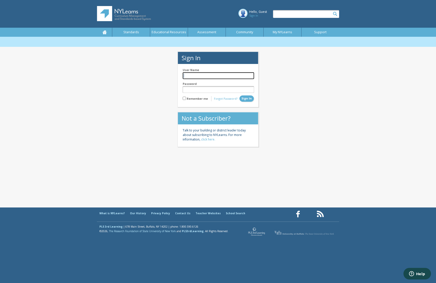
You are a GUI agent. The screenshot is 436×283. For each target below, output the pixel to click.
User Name (191, 70)
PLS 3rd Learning (111, 226)
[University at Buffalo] (304, 233)
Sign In (253, 15)
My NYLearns (282, 32)
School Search (235, 213)
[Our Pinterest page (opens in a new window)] (309, 214)
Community (244, 32)
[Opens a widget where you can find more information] (417, 274)
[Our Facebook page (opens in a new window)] (298, 214)
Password (190, 84)
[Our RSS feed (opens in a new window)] (320, 214)
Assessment (206, 32)
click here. (208, 139)
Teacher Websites (208, 213)
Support (320, 32)
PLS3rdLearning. (193, 231)
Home (104, 32)
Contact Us (182, 213)
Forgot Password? (225, 98)
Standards (131, 32)
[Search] (335, 14)
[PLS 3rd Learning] (257, 233)
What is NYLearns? (112, 213)
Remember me (197, 98)
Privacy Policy (160, 213)
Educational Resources (169, 32)
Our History (138, 213)
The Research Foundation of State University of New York (142, 231)
